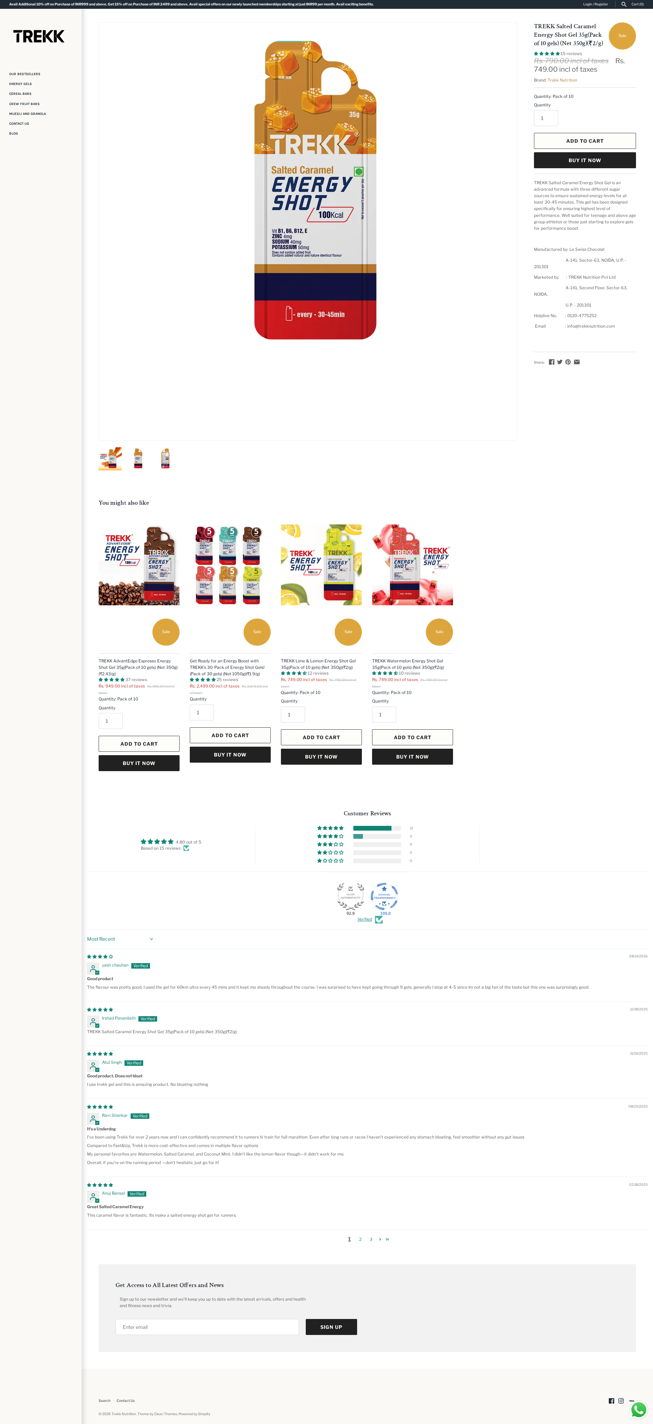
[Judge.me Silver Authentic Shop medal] (350, 896)
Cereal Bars (20, 94)
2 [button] (360, 1239)
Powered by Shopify (194, 1414)
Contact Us (19, 124)
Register (601, 4)
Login (587, 4)
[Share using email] (576, 361)
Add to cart (585, 141)
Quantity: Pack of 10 (553, 96)
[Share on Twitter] (560, 361)
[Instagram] (621, 1400)
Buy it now (585, 160)
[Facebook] (611, 1400)
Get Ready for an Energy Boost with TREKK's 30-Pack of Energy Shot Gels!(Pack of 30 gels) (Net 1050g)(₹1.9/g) (227, 667)
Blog (13, 134)
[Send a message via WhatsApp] (639, 1410)
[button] (547, 53)
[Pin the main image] (568, 361)
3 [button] (371, 1239)
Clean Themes (165, 1414)
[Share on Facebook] (551, 361)
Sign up (331, 1327)
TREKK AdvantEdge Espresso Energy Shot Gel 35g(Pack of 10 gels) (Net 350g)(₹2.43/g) (138, 667)
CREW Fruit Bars (24, 104)
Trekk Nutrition (562, 80)
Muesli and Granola (27, 114)
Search (105, 1401)
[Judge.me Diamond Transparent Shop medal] (384, 896)
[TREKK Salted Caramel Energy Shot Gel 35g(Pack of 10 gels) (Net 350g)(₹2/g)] (308, 197)
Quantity (542, 104)
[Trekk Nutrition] (41, 36)
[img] (100, 956)
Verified (364, 919)
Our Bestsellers (24, 74)
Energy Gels (20, 84)
